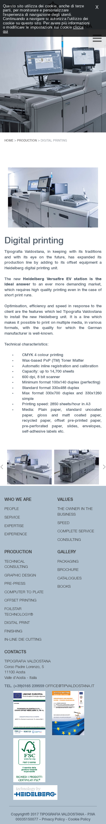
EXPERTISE (14, 526)
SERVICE (12, 518)
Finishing (13, 632)
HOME (8, 140)
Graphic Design (20, 576)
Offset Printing (20, 601)
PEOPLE (11, 509)
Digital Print (17, 623)
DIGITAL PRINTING (54, 140)
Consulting (69, 540)
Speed (63, 523)
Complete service (75, 532)
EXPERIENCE (15, 534)
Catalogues (69, 579)
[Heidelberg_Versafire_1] (76, 467)
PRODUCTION (27, 140)
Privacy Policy (53, 819)
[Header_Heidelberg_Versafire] (29, 467)
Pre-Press (14, 584)
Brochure (68, 570)
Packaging (68, 562)
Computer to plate (24, 592)
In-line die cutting (23, 640)
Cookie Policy (79, 819)
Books (64, 587)
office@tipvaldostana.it (69, 686)
